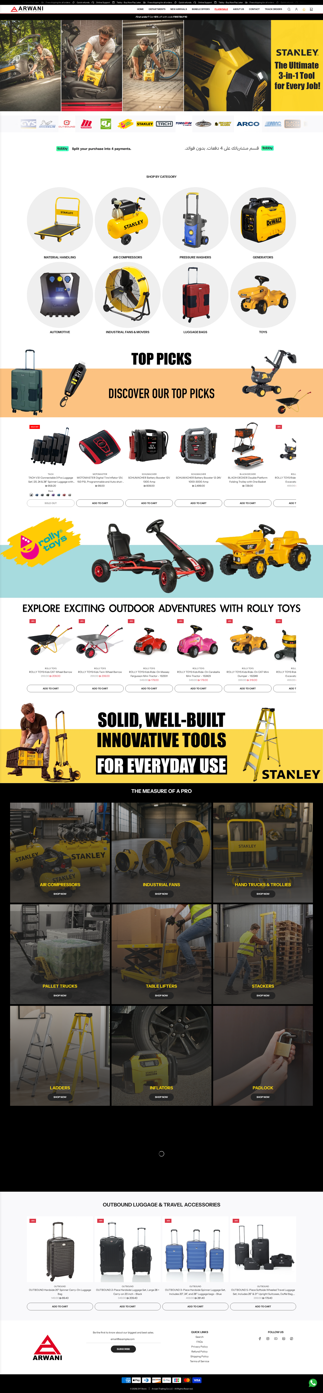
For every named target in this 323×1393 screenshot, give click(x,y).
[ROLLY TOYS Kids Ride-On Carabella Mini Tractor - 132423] (198, 640)
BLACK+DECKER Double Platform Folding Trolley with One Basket (247, 479)
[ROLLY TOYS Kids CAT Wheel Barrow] (51, 640)
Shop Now (161, 1097)
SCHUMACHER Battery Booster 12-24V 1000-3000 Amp (198, 479)
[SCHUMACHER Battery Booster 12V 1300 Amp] (149, 446)
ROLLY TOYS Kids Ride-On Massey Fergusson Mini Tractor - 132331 (149, 674)
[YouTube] (275, 1338)
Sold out (51, 503)
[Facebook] (260, 1338)
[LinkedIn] (283, 1338)
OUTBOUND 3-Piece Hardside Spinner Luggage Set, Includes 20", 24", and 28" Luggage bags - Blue (195, 1292)
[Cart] (311, 9)
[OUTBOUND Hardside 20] (60, 1249)
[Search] (289, 9)
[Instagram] (268, 1338)
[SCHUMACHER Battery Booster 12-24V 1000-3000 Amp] (198, 446)
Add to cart (100, 503)
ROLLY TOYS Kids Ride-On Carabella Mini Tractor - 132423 (198, 674)
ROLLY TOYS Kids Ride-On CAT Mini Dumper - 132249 (248, 674)
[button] (30, 464)
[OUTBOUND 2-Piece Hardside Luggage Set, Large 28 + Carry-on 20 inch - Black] (128, 1249)
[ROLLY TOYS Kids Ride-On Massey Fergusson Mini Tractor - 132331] (149, 640)
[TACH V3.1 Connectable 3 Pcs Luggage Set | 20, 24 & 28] (51, 446)
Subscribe (123, 1349)
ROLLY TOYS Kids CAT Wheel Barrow (50, 672)
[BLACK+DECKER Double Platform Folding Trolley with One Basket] (248, 446)
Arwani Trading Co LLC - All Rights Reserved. (172, 1388)
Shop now (59, 893)
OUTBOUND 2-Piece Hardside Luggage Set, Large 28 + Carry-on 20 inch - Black (127, 1292)
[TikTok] (291, 1338)
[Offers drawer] (304, 9)
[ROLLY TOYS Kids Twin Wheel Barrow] (100, 640)
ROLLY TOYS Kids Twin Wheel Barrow (100, 672)
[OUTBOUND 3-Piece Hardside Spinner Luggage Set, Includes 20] (195, 1249)
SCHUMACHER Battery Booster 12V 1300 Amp (149, 479)
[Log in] (296, 9)
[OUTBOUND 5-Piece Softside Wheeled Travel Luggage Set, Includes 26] (263, 1249)
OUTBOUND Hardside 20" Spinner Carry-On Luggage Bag (60, 1292)
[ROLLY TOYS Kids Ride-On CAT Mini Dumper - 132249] (248, 640)
